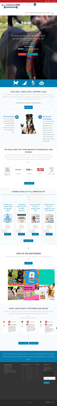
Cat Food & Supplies (24, 86)
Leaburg (34, 313)
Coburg (44, 311)
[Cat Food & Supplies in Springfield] (24, 82)
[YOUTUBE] (46, 1)
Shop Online (22, 54)
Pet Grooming (33, 86)
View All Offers (28, 240)
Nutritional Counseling (41, 86)
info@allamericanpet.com (9, 369)
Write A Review (34, 343)
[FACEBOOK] (48, 1)
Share (7, 234)
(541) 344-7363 (28, 46)
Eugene (39, 311)
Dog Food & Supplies (16, 86)
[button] (52, 14)
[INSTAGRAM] (51, 1)
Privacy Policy (13, 402)
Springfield (34, 311)
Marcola (39, 313)
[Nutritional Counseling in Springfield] (41, 82)
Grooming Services (32, 54)
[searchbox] (31, 4)
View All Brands (29, 183)
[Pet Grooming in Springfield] (33, 82)
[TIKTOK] (53, 1)
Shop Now (28, 107)
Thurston (11, 313)
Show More (13, 331)
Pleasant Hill (27, 313)
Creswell (17, 313)
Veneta (22, 313)
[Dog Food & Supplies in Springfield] (16, 82)
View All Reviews (23, 343)
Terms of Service (20, 402)
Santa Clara (50, 311)
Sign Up (46, 382)
